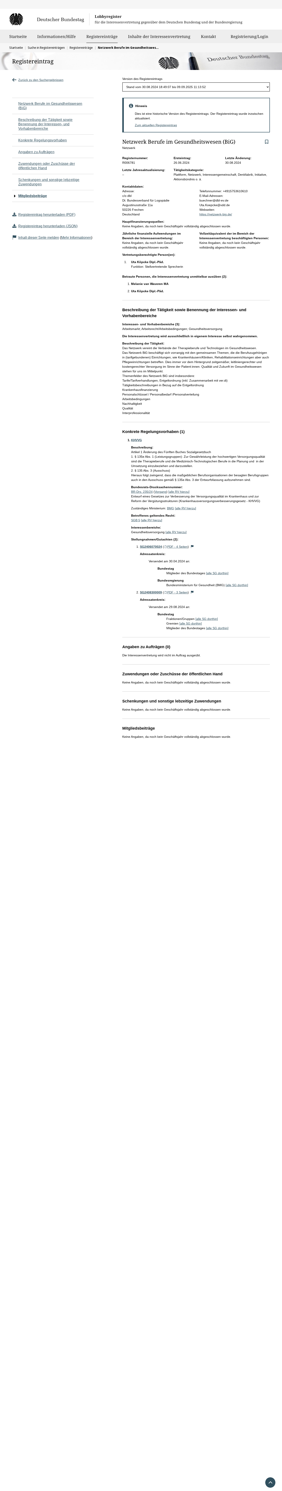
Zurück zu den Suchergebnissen (40, 80)
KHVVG (136, 440)
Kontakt (208, 36)
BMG (170, 508)
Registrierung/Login (249, 36)
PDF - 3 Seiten (177, 592)
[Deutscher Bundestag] (49, 19)
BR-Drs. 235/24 (142, 491)
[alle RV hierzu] (178, 491)
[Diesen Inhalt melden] (192, 546)
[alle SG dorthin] (217, 573)
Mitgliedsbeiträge (32, 196)
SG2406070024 (151, 546)
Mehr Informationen (76, 237)
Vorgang (160, 491)
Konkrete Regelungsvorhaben (42, 140)
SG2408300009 (151, 592)
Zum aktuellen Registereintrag (156, 125)
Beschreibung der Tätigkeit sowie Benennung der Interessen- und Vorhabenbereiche (45, 124)
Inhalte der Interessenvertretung (159, 36)
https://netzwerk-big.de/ (215, 214)
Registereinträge (102, 36)
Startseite (18, 36)
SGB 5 (135, 520)
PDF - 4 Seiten (177, 546)
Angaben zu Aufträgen (36, 152)
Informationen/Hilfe (56, 36)
